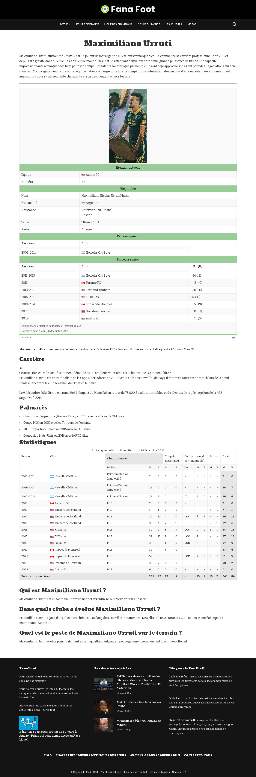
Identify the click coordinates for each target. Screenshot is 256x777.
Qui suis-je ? (179, 772)
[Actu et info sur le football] (128, 9)
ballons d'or (45, 693)
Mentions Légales (160, 772)
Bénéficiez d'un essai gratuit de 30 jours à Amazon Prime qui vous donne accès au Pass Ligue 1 (49, 735)
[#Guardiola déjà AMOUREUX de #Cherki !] (103, 725)
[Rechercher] (234, 24)
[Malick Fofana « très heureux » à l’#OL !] (103, 707)
